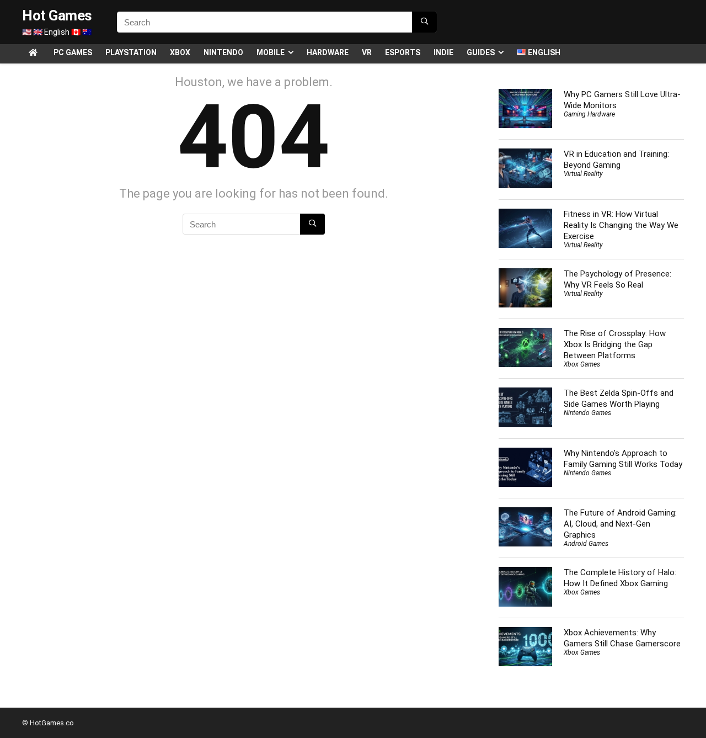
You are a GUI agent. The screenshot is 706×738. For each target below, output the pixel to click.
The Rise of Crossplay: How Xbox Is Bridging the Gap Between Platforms (615, 344)
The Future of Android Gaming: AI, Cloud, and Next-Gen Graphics (620, 524)
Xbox (180, 52)
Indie (443, 52)
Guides (481, 52)
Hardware (328, 52)
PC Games (73, 52)
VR (367, 52)
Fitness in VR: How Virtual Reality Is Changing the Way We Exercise (621, 225)
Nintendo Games (587, 413)
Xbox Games (582, 364)
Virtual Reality (583, 174)
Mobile (270, 52)
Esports (402, 52)
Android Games (586, 544)
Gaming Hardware (589, 114)
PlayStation (131, 52)
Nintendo (223, 52)
